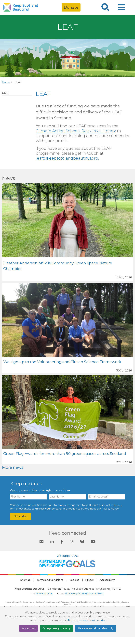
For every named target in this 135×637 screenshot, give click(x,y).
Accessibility (107, 579)
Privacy (89, 579)
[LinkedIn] (52, 542)
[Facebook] (62, 542)
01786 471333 (44, 593)
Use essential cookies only (95, 628)
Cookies (74, 579)
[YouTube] (93, 542)
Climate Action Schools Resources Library (76, 130)
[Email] (41, 542)
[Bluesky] (82, 542)
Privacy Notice (110, 508)
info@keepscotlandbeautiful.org (84, 593)
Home (6, 82)
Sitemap (25, 579)
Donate (71, 7)
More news (12, 467)
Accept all (28, 628)
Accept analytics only (56, 628)
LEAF (5, 92)
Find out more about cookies (87, 620)
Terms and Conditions (50, 579)
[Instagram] (71, 542)
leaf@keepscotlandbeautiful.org (67, 158)
